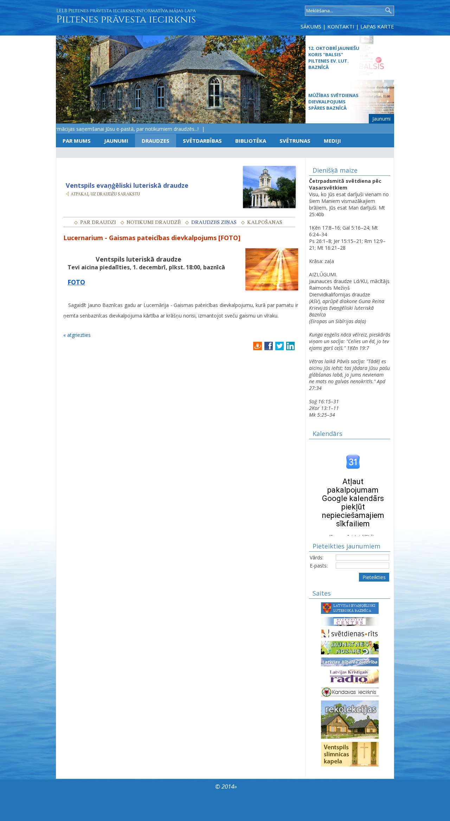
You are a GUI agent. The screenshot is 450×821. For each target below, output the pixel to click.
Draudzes (155, 140)
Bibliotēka (250, 140)
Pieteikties (374, 577)
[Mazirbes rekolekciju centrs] (350, 719)
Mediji (332, 140)
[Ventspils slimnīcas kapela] (350, 753)
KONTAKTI (340, 26)
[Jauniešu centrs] (350, 647)
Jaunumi (381, 118)
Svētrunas (294, 140)
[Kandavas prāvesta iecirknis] (350, 691)
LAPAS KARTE (377, 26)
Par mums (77, 140)
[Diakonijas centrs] (350, 620)
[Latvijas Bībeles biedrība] (350, 661)
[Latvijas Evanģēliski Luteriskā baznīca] (350, 607)
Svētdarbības (202, 140)
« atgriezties (77, 335)
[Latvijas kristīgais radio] (350, 676)
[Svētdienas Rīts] (350, 632)
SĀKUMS (311, 26)
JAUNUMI (116, 140)
